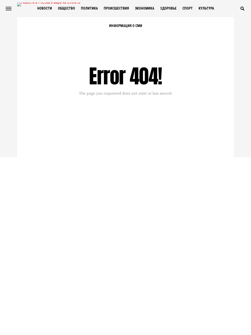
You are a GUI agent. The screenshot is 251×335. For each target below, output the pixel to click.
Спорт (187, 8)
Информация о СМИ (125, 26)
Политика (89, 8)
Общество (66, 8)
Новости (44, 8)
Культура (206, 8)
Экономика (144, 8)
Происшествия (116, 8)
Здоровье (168, 8)
